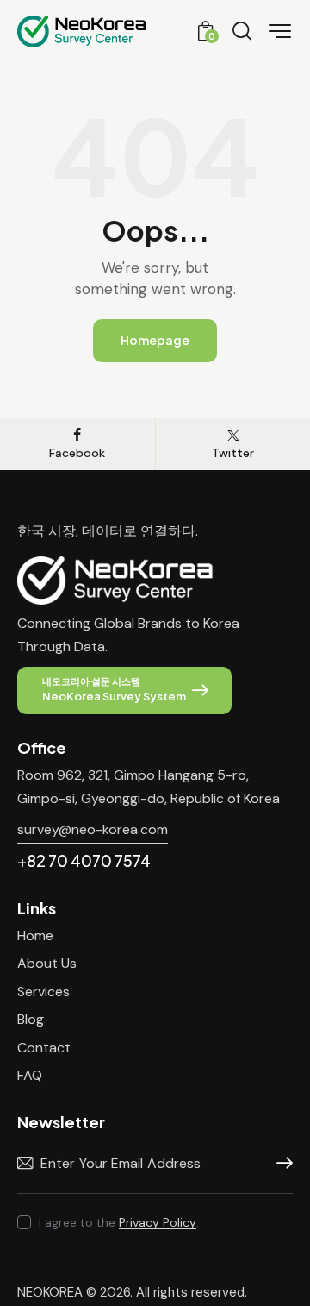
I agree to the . (119, 1222)
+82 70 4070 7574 (84, 860)
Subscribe (280, 1164)
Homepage (155, 340)
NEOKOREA (50, 1292)
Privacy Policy (157, 1222)
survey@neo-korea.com (92, 829)
